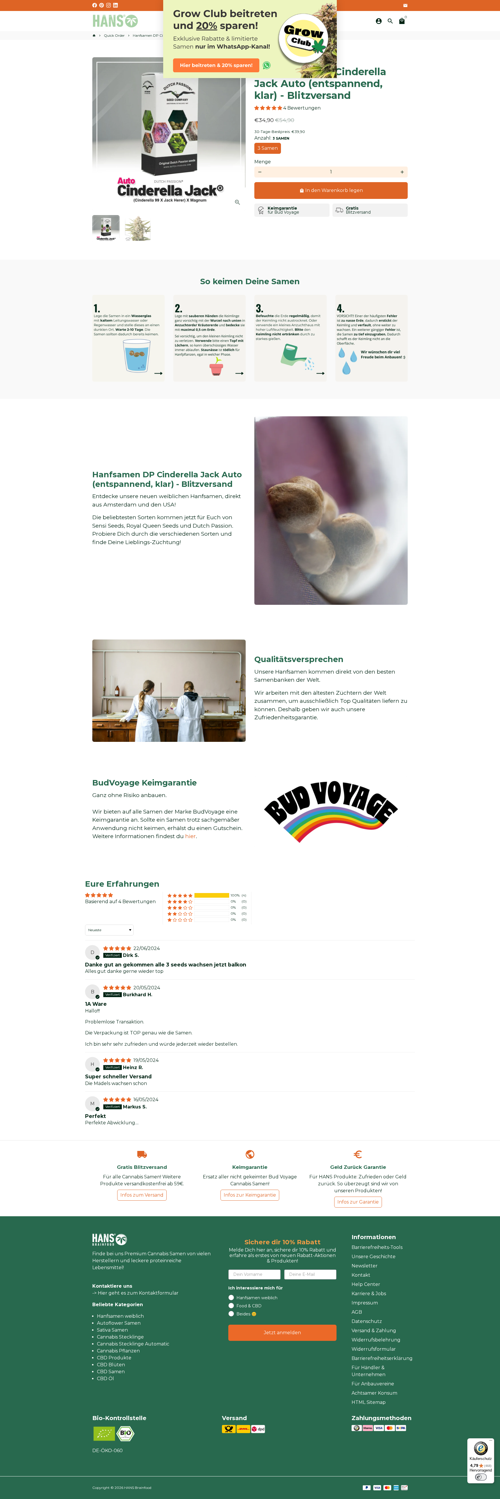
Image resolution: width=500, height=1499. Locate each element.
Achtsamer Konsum (374, 1393)
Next (237, 133)
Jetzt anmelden (282, 1332)
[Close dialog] (329, 7)
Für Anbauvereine (373, 1384)
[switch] (481, 1477)
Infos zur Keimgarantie (250, 1195)
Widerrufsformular (374, 1349)
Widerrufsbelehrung (376, 1340)
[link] (250, 39)
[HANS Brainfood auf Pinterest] (101, 5)
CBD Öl (105, 1378)
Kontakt (361, 1275)
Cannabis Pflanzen (118, 1351)
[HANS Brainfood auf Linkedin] (115, 5)
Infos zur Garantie (358, 1202)
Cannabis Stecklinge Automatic (133, 1344)
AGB (357, 1312)
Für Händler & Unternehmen (368, 1371)
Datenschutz (367, 1321)
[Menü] (490, 1441)
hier (190, 836)
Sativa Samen (112, 1330)
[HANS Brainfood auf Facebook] (94, 5)
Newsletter (365, 1266)
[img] (117, 948)
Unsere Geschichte (374, 1256)
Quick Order (114, 35)
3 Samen (268, 148)
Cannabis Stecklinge (120, 1337)
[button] (268, 108)
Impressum (365, 1303)
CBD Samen (111, 1371)
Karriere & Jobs (369, 1293)
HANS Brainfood (137, 1487)
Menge (262, 161)
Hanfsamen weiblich (120, 1316)
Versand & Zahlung (374, 1330)
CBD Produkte (114, 1358)
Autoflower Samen (119, 1323)
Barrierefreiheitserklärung (382, 1358)
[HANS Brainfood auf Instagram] (108, 5)
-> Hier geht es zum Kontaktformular (135, 1293)
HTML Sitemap (369, 1402)
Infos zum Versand (141, 1195)
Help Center (366, 1284)
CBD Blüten (111, 1364)
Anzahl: (271, 138)
